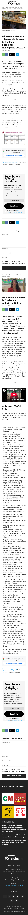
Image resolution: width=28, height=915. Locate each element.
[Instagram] (9, 896)
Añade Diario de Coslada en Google (14, 155)
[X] (10, 54)
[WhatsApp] (3, 54)
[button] (2, 3)
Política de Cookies (8, 908)
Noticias (6, 7)
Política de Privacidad (17, 212)
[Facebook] (6, 54)
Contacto (22, 908)
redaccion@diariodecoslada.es (14, 885)
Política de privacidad (16, 906)
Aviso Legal (8, 906)
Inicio (3, 7)
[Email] (13, 54)
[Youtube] (16, 900)
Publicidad (16, 908)
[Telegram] (17, 54)
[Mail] (13, 896)
